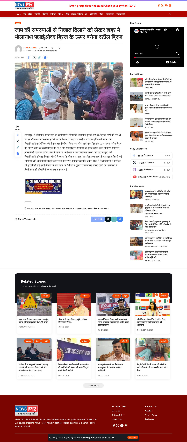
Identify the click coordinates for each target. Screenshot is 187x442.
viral (147, 88)
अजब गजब (158, 230)
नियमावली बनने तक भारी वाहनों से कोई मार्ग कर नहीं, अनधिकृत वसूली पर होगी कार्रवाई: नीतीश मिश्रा (158, 121)
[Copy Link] (39, 57)
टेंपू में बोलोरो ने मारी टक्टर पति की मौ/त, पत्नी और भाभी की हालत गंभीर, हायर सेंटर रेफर (152, 367)
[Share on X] (34, 57)
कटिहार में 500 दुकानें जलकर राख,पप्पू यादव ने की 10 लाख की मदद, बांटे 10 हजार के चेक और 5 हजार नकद (33, 367)
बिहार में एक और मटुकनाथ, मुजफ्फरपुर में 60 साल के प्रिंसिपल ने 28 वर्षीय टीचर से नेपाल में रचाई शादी (158, 224)
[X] (162, 5)
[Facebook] (158, 5)
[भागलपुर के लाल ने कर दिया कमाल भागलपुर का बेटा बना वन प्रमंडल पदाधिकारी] (113, 349)
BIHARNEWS (68, 208)
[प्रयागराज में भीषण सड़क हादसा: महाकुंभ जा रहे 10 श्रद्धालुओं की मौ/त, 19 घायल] (34, 304)
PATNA (147, 128)
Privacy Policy (90, 437)
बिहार (151, 88)
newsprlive (92, 208)
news (156, 214)
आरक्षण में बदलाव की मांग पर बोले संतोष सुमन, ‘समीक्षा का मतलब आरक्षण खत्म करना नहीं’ (158, 107)
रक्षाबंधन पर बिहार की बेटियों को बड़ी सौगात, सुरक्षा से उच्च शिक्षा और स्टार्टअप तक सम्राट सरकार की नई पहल (158, 135)
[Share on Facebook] (28, 57)
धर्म (146, 247)
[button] (132, 437)
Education (149, 214)
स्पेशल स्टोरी (154, 247)
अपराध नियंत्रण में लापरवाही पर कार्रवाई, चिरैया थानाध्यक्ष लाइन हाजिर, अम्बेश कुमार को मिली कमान (113, 322)
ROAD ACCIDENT (151, 99)
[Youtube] (151, 177)
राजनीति (46, 341)
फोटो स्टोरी (147, 260)
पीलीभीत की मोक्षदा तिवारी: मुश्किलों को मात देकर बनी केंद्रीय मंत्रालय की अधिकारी (151, 322)
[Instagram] (170, 5)
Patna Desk (31, 48)
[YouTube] (166, 5)
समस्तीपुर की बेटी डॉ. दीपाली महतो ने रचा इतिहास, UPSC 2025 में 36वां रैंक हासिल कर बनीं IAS (157, 207)
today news (103, 208)
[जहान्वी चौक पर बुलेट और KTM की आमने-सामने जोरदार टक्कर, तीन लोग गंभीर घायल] (136, 96)
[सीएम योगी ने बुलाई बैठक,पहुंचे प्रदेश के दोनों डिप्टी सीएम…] (74, 304)
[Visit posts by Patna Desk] (18, 49)
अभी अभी (18, 23)
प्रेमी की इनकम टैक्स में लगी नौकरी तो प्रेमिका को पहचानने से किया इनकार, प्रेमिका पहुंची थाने (156, 254)
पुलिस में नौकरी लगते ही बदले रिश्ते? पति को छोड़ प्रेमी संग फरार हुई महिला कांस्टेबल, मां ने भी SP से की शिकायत (158, 81)
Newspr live (80, 208)
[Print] (45, 57)
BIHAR (38, 208)
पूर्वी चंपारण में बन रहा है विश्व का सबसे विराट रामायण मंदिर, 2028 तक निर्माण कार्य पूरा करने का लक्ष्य (158, 240)
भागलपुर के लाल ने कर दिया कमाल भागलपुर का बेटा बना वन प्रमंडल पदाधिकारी (110, 367)
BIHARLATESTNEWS (51, 208)
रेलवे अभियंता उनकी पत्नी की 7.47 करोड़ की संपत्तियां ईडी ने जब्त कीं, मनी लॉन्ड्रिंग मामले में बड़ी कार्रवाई (73, 367)
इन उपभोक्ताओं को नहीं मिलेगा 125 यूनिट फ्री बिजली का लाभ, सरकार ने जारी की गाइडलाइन (157, 194)
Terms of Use (107, 437)
